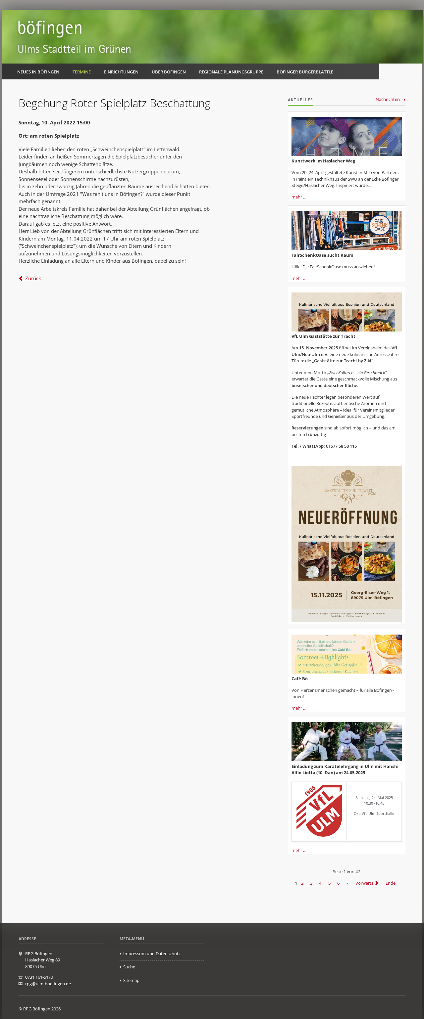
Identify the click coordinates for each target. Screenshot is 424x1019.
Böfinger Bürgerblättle (305, 72)
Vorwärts (364, 883)
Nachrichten (388, 99)
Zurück (33, 278)
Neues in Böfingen (38, 72)
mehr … (299, 197)
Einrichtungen (121, 72)
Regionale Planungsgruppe (231, 72)
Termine (82, 72)
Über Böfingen (169, 72)
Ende (391, 883)
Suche (129, 967)
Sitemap (131, 980)
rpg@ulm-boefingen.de (48, 984)
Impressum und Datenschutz (152, 953)
